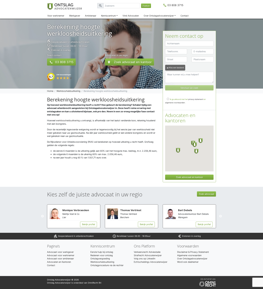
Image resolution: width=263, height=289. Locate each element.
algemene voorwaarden (175, 103)
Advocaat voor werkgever (60, 252)
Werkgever (74, 15)
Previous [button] (42, 216)
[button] (178, 150)
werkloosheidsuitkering (68, 120)
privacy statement (195, 99)
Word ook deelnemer (187, 262)
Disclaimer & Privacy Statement (193, 252)
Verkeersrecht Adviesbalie (147, 252)
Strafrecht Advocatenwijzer (148, 255)
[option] (73, 216)
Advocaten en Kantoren (59, 262)
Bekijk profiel (88, 224)
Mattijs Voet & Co (70, 214)
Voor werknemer (55, 15)
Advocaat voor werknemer (60, 255)
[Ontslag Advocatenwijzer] (66, 6)
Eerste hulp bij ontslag (101, 252)
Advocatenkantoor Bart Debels (193, 214)
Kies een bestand (175, 67)
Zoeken (146, 5)
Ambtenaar (90, 15)
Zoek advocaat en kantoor (129, 62)
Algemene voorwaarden (189, 255)
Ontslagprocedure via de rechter (106, 265)
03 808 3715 (175, 5)
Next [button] (220, 216)
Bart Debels (185, 210)
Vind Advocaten (131, 15)
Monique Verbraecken (75, 210)
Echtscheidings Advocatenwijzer (150, 262)
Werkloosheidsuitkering (68, 91)
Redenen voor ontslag (101, 255)
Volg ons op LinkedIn (144, 258)
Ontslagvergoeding (100, 258)
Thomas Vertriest (130, 210)
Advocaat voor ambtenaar (60, 258)
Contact (185, 15)
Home (50, 91)
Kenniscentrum (108, 15)
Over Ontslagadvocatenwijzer (159, 15)
